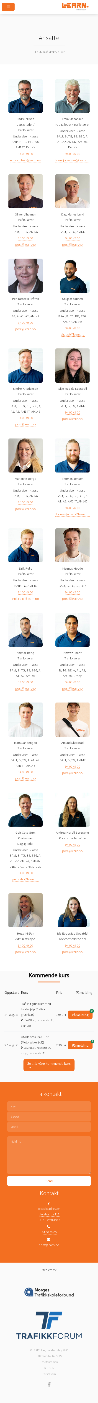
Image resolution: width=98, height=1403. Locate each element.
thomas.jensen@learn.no (72, 514)
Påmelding (82, 1014)
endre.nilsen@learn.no (25, 160)
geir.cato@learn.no (25, 879)
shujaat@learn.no (73, 334)
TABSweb (41, 1356)
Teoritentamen (49, 1362)
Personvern (49, 1374)
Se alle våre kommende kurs (49, 1063)
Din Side (49, 1368)
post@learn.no (25, 244)
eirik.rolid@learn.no (25, 599)
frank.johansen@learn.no (72, 160)
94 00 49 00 (25, 154)
